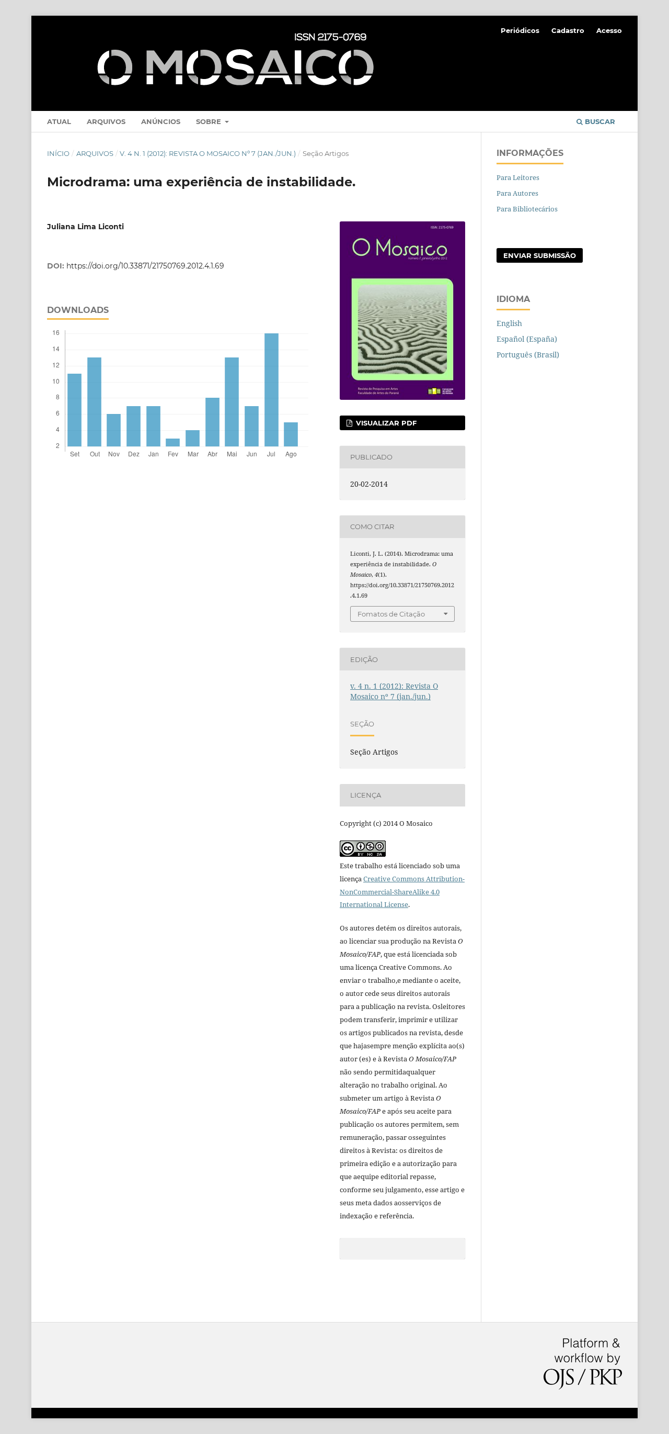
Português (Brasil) (528, 355)
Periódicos (520, 30)
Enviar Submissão (539, 255)
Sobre (209, 121)
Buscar (599, 121)
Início (58, 153)
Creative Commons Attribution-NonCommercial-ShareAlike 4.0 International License (402, 892)
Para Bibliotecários (527, 209)
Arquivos (106, 121)
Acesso (609, 30)
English (509, 323)
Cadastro (567, 30)
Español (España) (527, 339)
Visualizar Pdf (385, 423)
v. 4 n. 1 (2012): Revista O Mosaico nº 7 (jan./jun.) (208, 153)
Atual (59, 121)
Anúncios (160, 121)
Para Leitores (518, 177)
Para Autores (517, 193)
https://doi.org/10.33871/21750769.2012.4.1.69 (145, 266)
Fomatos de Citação (391, 614)
